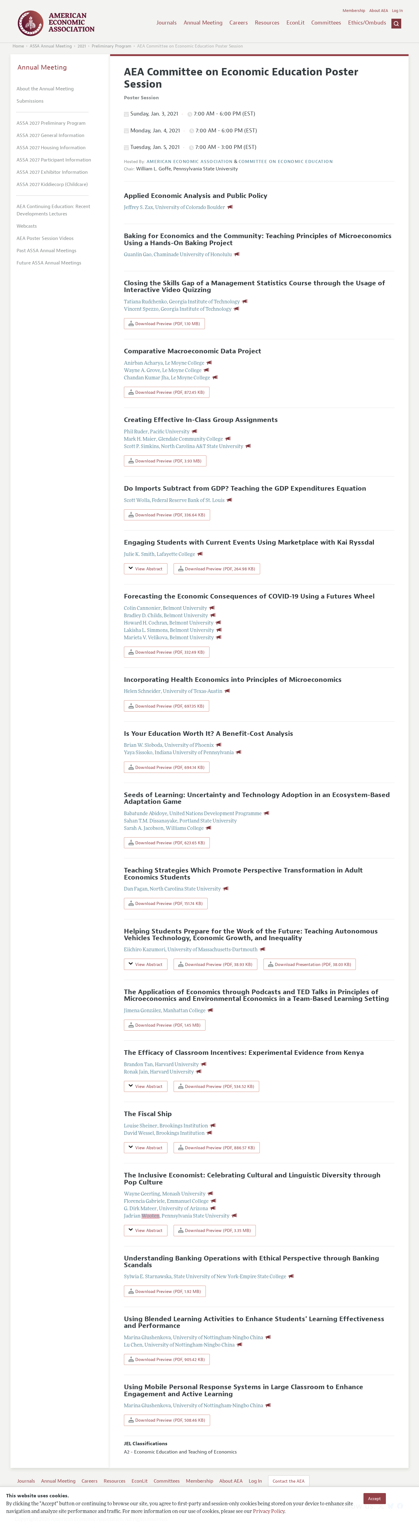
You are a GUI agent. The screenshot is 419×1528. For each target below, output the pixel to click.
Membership (354, 10)
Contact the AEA (289, 1481)
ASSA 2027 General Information (50, 135)
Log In (397, 10)
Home (18, 46)
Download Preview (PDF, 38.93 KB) (218, 964)
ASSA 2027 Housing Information (51, 148)
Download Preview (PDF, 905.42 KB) (169, 1359)
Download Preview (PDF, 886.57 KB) (219, 1147)
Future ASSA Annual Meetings (49, 263)
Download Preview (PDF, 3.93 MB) (168, 461)
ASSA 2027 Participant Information (54, 160)
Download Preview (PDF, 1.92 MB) (167, 1291)
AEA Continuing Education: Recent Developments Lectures (53, 210)
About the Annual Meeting (45, 89)
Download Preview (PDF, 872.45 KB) (169, 392)
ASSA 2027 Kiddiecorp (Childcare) (52, 184)
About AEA (378, 10)
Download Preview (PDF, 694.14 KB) (169, 767)
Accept (374, 1498)
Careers (238, 22)
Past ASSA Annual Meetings (46, 251)
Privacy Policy (268, 1511)
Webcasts (27, 226)
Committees (326, 22)
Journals (166, 22)
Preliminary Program (111, 46)
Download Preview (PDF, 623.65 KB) (169, 843)
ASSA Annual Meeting (51, 46)
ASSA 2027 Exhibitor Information (52, 172)
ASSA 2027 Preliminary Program (51, 123)
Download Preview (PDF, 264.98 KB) (219, 569)
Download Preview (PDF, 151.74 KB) (168, 903)
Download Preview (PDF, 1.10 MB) (167, 323)
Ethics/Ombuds (367, 22)
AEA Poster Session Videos (45, 238)
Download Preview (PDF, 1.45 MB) (167, 1025)
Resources (267, 22)
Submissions (30, 101)
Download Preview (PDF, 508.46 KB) (169, 1420)
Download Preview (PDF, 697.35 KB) (169, 706)
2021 (82, 46)
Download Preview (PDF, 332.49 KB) (169, 652)
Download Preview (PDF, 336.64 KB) (169, 515)
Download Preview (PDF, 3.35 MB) (217, 1230)
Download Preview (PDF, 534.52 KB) (219, 1086)
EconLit (295, 22)
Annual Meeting (203, 22)
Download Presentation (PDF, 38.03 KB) (312, 964)
